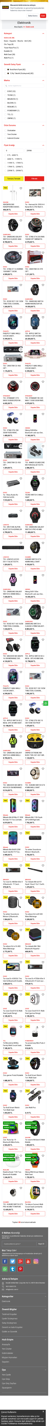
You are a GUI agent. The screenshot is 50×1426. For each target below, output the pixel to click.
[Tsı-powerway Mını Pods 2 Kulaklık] (35, 1031)
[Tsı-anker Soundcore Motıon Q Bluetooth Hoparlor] (13, 902)
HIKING (27, 428)
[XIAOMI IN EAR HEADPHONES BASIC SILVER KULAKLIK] (13, 192)
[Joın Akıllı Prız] (35, 1095)
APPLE (27, 331)
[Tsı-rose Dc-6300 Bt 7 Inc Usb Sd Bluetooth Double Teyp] (13, 966)
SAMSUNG (7, 234)
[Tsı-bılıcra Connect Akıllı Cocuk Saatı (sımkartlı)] (35, 1192)
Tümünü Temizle (13, 179)
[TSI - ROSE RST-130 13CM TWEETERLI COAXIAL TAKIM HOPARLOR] (13, 289)
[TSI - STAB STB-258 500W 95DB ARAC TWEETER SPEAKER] (13, 418)
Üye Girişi (6, 1379)
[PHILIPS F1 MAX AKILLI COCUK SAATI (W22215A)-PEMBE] (35, 354)
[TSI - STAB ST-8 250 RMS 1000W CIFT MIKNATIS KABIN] (35, 225)
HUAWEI (28, 557)
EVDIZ (27, 202)
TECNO (27, 492)
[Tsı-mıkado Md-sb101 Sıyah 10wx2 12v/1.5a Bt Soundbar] (35, 870)
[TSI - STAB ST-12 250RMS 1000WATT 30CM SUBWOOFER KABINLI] (13, 257)
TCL (4, 1041)
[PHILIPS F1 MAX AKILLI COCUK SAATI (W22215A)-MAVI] (13, 322)
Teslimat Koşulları (9, 1314)
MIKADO (6, 879)
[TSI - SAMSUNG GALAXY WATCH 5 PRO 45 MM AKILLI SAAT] (35, 515)
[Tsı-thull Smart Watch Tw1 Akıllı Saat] (35, 1063)
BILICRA (28, 1202)
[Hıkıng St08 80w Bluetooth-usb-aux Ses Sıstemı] (35, 418)
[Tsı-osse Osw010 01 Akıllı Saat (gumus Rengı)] (35, 999)
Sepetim (5, 1362)
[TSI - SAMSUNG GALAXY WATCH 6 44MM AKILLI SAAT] (13, 741)
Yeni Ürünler (7, 1349)
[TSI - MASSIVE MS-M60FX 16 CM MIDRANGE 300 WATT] (13, 644)
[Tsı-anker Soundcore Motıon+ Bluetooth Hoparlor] (35, 838)
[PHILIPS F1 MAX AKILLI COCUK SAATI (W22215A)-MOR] (13, 676)
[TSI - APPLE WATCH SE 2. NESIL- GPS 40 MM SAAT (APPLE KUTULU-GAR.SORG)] (35, 644)
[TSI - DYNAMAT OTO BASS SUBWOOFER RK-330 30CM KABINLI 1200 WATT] (13, 386)
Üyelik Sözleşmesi (9, 1318)
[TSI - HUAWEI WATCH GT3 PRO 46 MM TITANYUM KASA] (13, 1192)
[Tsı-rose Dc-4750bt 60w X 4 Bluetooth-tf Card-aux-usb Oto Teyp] (35, 966)
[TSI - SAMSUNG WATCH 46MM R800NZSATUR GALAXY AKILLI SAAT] (35, 289)
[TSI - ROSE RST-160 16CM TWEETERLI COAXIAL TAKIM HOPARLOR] (13, 612)
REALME (6, 1170)
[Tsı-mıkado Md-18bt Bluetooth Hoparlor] (35, 934)
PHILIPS (6, 331)
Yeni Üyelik (6, 1375)
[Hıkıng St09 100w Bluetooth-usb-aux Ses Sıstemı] (35, 579)
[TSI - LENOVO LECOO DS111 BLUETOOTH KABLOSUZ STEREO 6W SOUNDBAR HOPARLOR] (13, 547)
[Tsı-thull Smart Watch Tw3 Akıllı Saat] (13, 1095)
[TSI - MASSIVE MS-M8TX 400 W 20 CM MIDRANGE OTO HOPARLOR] (13, 773)
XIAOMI (6, 202)
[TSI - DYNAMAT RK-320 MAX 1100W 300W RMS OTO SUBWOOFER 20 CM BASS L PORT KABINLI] (35, 386)
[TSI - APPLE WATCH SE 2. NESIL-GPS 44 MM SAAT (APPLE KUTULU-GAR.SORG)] (13, 708)
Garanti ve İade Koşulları (12, 1327)
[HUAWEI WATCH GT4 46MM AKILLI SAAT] (35, 547)
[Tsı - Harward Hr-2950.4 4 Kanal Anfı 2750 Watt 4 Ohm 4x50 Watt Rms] (35, 192)
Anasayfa (6, 1344)
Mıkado (5, 815)
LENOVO (6, 525)
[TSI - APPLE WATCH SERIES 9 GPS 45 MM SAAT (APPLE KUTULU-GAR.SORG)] (35, 322)
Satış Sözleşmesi (9, 1323)
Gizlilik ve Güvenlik (9, 1331)
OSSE (5, 1009)
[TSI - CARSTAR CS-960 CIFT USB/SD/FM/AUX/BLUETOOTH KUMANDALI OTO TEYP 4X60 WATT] (13, 354)
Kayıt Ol (41, 1244)
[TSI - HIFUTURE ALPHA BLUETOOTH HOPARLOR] (13, 515)
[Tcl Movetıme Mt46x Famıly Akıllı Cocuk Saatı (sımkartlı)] (13, 1031)
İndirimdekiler (7, 1353)
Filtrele (34, 179)
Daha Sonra (32, 16)
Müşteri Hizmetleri (9, 1357)
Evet (43, 16)
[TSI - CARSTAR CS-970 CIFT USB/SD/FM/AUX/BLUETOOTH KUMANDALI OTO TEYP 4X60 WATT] (35, 257)
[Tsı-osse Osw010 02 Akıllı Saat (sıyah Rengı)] (13, 999)
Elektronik (24, 22)
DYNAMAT (7, 396)
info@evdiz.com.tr (12, 1289)
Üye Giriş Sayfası (9, 1383)
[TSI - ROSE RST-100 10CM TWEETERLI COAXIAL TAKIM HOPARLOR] (35, 676)
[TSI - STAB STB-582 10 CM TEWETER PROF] (35, 708)
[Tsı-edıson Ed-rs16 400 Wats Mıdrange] (13, 934)
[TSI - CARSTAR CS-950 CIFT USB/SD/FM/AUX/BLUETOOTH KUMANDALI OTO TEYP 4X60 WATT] (13, 450)
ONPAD (28, 750)
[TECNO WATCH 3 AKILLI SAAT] (35, 483)
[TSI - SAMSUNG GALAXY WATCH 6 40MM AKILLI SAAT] (13, 579)
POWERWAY (29, 1041)
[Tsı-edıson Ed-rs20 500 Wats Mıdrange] (35, 902)
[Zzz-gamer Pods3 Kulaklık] (13, 1063)
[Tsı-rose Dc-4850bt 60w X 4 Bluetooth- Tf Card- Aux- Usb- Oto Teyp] (13, 870)
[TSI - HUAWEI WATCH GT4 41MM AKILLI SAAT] (35, 773)
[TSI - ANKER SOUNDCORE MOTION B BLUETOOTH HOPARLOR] (35, 450)
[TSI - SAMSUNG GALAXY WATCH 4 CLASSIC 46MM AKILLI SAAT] (13, 225)
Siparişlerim (7, 1388)
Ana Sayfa (18, 27)
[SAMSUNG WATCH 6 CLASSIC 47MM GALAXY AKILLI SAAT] (35, 612)
